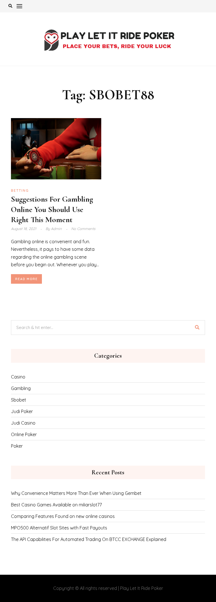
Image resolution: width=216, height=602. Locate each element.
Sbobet (18, 400)
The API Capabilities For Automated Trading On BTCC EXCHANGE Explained (88, 539)
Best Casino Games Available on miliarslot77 (56, 505)
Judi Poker (22, 411)
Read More (26, 279)
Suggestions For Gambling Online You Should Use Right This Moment (52, 209)
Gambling (21, 388)
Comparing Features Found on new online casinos (63, 516)
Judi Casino (23, 423)
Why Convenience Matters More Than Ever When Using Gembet (76, 493)
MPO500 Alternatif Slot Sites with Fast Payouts (59, 528)
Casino (18, 377)
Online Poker (24, 434)
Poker (17, 446)
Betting (20, 190)
